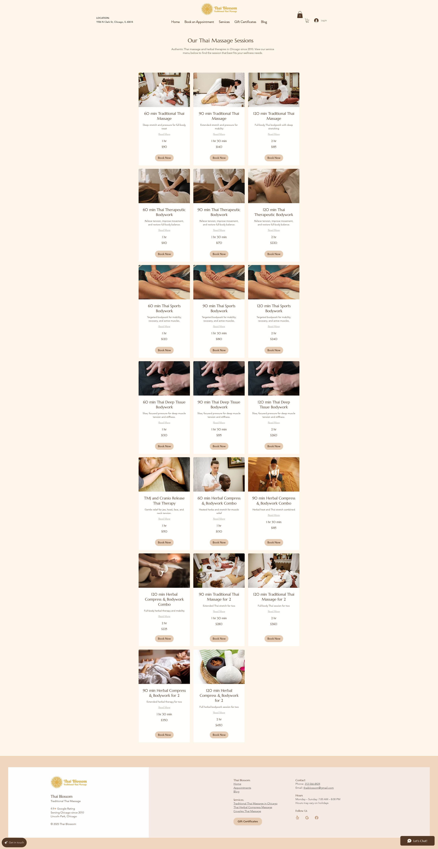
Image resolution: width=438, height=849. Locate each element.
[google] (307, 818)
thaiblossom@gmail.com (319, 787)
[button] (300, 14)
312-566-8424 (312, 783)
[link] (164, 116)
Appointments (242, 787)
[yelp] (297, 818)
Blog (236, 791)
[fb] (317, 818)
